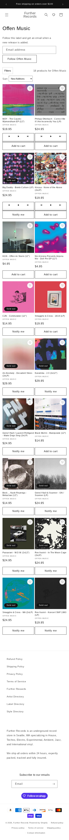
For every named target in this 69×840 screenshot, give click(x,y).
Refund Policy (15, 659)
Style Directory (15, 711)
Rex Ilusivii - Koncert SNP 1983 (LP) (50, 613)
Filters (7, 70)
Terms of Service (16, 681)
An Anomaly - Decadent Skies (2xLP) (17, 374)
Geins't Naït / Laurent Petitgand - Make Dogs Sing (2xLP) (18, 434)
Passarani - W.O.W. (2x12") (16, 552)
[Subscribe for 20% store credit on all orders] (53, 784)
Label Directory (15, 704)
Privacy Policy (15, 674)
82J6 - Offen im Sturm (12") (16, 256)
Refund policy (57, 823)
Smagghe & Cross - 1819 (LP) (50, 316)
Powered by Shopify (38, 823)
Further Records (21, 823)
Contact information (36, 833)
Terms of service (36, 828)
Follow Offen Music (20, 58)
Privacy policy (18, 828)
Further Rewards (16, 689)
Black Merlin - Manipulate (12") (50, 433)
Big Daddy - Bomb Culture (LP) (18, 187)
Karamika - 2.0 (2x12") (46, 373)
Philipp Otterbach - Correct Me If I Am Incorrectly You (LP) (50, 120)
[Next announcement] (62, 4)
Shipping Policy (15, 666)
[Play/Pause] (18, 136)
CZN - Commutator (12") (15, 316)
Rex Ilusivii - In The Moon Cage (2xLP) (50, 553)
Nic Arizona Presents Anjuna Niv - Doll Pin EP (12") (49, 257)
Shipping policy (54, 828)
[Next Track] (28, 136)
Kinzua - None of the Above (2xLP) (48, 188)
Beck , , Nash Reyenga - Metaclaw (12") (15, 494)
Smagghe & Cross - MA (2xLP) (18, 612)
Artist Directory (15, 696)
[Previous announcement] (6, 4)
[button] (6, 14)
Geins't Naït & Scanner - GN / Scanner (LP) (49, 494)
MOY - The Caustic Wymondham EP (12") (13, 120)
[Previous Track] (9, 136)
